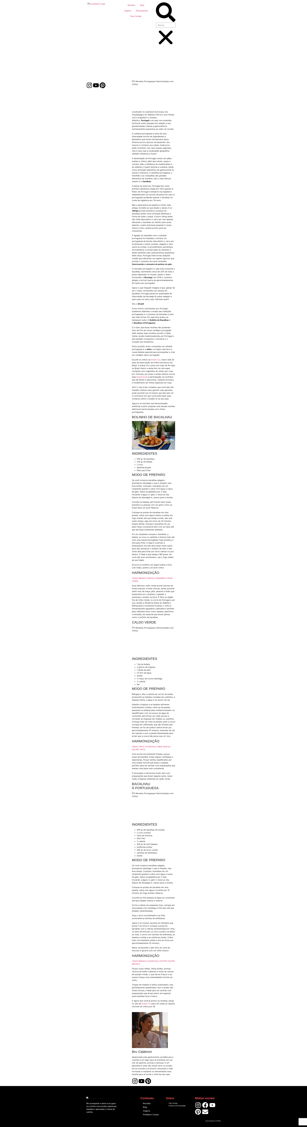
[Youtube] (96, 85)
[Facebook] (205, 1105)
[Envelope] (205, 1112)
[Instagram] (89, 85)
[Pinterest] (103, 85)
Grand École (142, 377)
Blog (142, 5)
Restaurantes (142, 10)
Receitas (131, 5)
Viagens (127, 10)
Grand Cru (155, 359)
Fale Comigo (136, 16)
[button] (165, 12)
